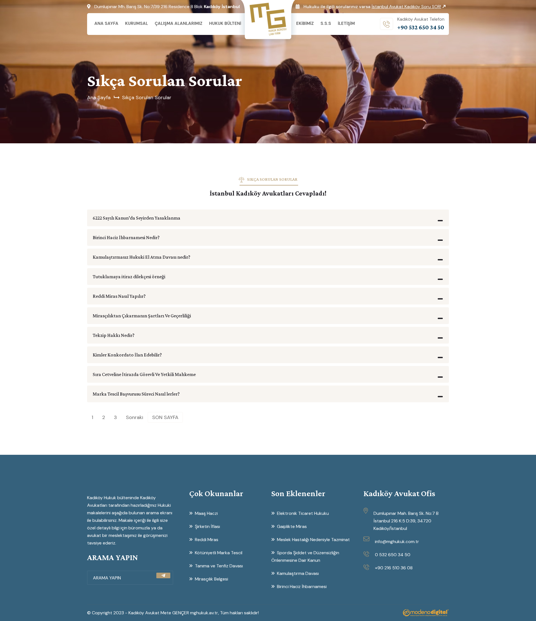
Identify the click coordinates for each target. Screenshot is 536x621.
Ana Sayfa (106, 23)
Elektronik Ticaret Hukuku (303, 513)
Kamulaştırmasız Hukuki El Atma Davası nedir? (141, 257)
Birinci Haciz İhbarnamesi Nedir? (126, 237)
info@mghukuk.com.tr (397, 541)
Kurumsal (136, 23)
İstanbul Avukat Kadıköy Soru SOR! (406, 6)
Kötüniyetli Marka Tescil (218, 553)
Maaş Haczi (206, 513)
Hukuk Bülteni (225, 23)
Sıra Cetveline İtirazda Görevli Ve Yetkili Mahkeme (144, 374)
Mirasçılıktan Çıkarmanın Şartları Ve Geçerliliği (142, 315)
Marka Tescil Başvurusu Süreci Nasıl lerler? (136, 394)
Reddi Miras (206, 540)
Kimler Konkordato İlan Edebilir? (127, 355)
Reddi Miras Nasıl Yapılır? (119, 296)
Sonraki (134, 417)
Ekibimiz (305, 23)
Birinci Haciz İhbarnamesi (302, 586)
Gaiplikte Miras (292, 526)
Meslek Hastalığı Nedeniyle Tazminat (313, 540)
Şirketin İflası (207, 526)
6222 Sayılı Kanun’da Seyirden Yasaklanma (136, 218)
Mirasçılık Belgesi (211, 579)
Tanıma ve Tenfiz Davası (219, 566)
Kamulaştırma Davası (298, 573)
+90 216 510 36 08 (394, 568)
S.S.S (325, 23)
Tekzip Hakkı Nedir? (114, 335)
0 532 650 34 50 (392, 555)
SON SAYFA (165, 417)
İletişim (346, 23)
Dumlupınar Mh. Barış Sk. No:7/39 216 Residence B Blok (167, 6)
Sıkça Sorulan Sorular (146, 97)
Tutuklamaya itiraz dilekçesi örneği (129, 276)
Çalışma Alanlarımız (178, 23)
